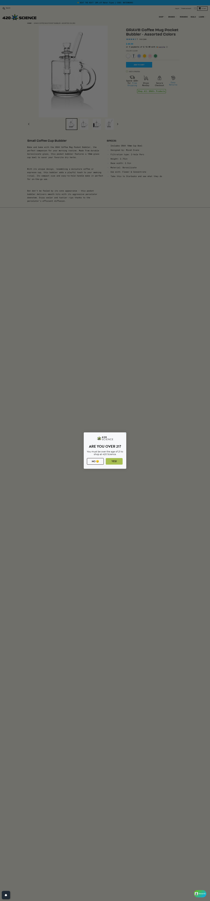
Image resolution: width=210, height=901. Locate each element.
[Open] (6, 895)
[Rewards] (200, 893)
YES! (114, 461)
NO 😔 (95, 461)
